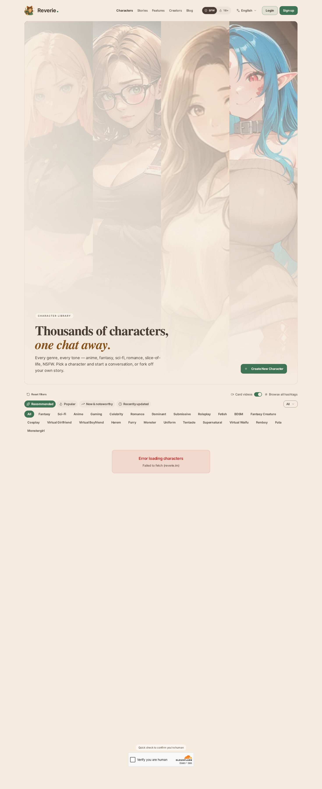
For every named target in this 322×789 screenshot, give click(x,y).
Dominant (159, 414)
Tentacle (189, 422)
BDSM (238, 414)
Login (270, 10)
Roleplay (204, 414)
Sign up (288, 10)
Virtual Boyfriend (91, 422)
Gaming (96, 414)
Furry (132, 422)
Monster (150, 422)
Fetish (222, 414)
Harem (116, 422)
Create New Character (267, 369)
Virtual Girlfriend (59, 422)
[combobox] (290, 404)
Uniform (170, 422)
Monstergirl (36, 430)
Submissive (182, 414)
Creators (175, 10)
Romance (137, 414)
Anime (78, 414)
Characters (124, 10)
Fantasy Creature (263, 414)
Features (158, 10)
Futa (278, 422)
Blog (189, 10)
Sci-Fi (62, 414)
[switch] (258, 394)
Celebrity (116, 414)
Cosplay (33, 422)
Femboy (262, 422)
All (29, 414)
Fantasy (44, 414)
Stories (142, 10)
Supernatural (212, 422)
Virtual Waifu (239, 422)
